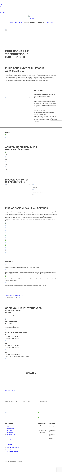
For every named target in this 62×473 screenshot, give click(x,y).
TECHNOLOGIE (10, 428)
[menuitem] (11, 23)
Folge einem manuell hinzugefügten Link (14, 295)
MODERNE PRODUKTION (13, 447)
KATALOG (9, 449)
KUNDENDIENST (10, 442)
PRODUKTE (9, 426)
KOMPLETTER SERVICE (12, 452)
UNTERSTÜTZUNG (11, 434)
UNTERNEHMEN (10, 432)
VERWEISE (9, 438)
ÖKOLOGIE (9, 444)
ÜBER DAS (9, 430)
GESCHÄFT (9, 440)
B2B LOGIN (2, 12)
